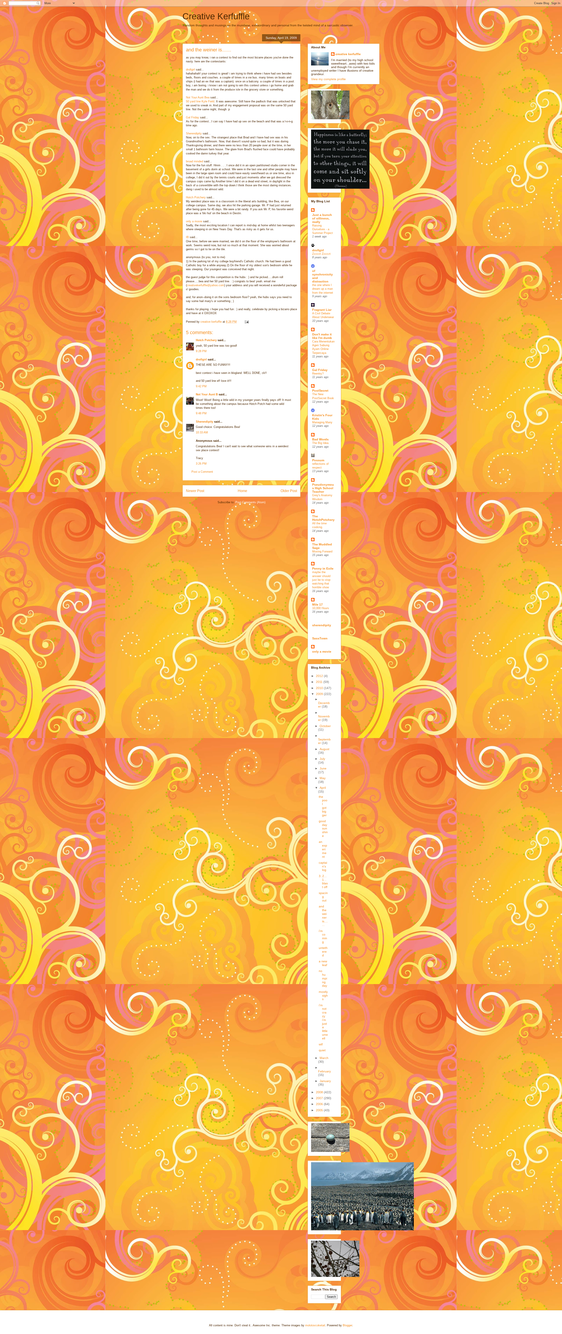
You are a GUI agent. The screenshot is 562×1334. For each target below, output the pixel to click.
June (323, 768)
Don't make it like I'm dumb (322, 336)
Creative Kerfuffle (216, 16)
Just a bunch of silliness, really (322, 218)
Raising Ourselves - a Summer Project (322, 229)
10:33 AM (202, 432)
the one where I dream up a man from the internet (322, 288)
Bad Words (320, 439)
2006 (320, 1104)
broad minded (194, 161)
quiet (322, 1050)
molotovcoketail (315, 1325)
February (324, 1071)
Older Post (289, 491)
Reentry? (318, 373)
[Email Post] (246, 321)
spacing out (323, 896)
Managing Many (322, 422)
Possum (318, 460)
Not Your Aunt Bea (197, 97)
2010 (320, 688)
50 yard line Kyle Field (200, 101)
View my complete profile (328, 79)
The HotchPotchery (323, 517)
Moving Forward (322, 551)
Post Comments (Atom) (250, 502)
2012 (320, 676)
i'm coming (323, 936)
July (322, 758)
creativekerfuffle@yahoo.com (205, 285)
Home (242, 491)
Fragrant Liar (321, 309)
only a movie (194, 221)
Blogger (347, 1325)
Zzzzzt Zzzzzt (321, 253)
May (323, 778)
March (324, 1058)
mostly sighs (323, 995)
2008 (320, 1092)
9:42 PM (201, 386)
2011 (319, 682)
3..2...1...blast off (323, 881)
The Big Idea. (320, 443)
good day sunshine (323, 828)
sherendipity (321, 625)
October (325, 726)
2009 (320, 694)
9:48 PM (201, 413)
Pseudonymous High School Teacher (323, 488)
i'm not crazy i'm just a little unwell (323, 1021)
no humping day (323, 978)
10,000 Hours (320, 608)
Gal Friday (192, 117)
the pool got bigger (323, 806)
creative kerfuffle (348, 54)
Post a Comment (202, 471)
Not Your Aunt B (207, 394)
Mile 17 (317, 604)
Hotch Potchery (206, 340)
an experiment (323, 849)
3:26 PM (201, 463)
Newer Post (195, 491)
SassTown (320, 638)
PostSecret (320, 390)
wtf (321, 1044)
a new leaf (323, 963)
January (325, 1081)
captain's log (323, 866)
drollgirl (201, 359)
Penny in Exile (322, 568)
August (324, 749)
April (323, 787)
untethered (323, 951)
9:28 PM (201, 351)
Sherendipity (204, 421)
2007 (320, 1098)
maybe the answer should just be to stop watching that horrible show (321, 579)
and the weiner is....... (323, 916)
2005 (320, 1110)
